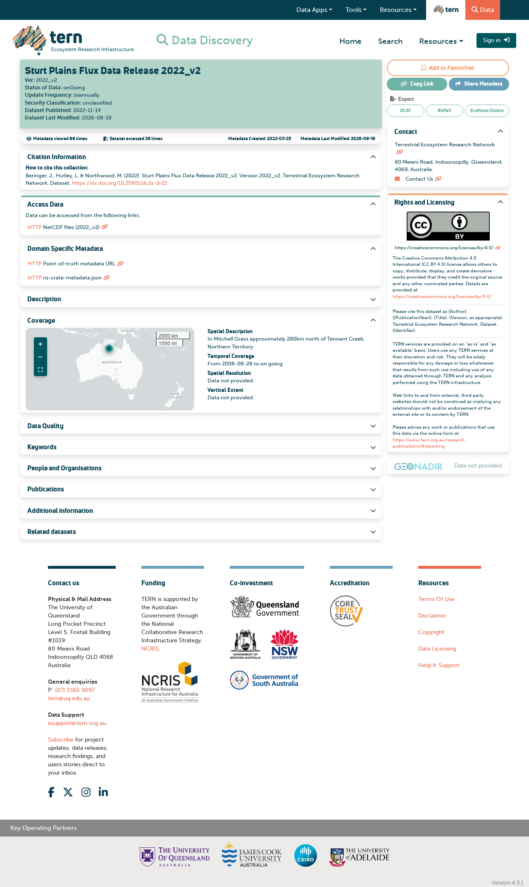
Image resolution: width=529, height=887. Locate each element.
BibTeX (444, 110)
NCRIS (150, 648)
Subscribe (61, 739)
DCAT (405, 110)
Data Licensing (437, 648)
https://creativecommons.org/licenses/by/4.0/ (442, 296)
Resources (438, 41)
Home (350, 41)
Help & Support (439, 665)
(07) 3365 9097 (74, 690)
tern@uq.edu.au (69, 698)
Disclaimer (432, 615)
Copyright (431, 632)
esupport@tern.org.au (77, 723)
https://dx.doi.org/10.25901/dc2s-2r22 (119, 183)
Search (390, 41)
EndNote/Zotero (487, 110)
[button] (109, 348)
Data (487, 10)
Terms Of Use (436, 599)
